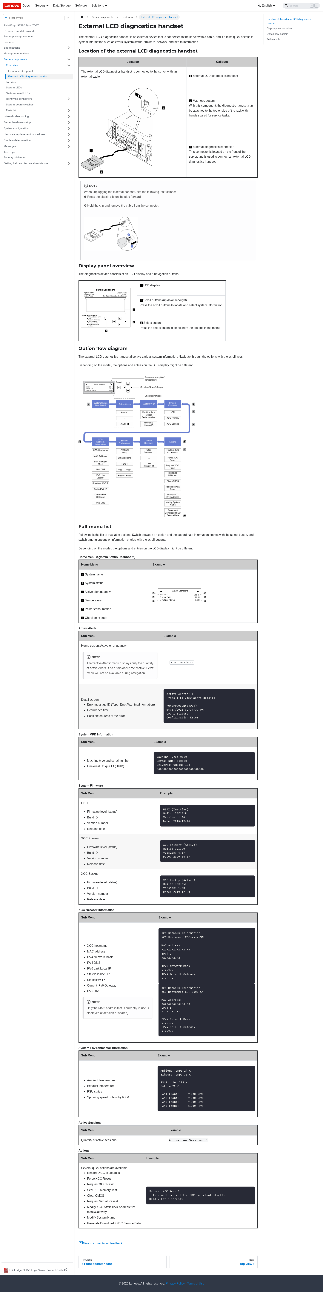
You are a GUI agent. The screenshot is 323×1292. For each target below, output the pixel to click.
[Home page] (82, 17)
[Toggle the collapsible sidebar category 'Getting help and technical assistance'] (69, 163)
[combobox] (9, 18)
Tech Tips (9, 151)
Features (9, 42)
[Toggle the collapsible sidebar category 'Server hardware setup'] (69, 122)
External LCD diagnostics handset (28, 76)
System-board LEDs (18, 93)
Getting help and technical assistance (26, 163)
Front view (12, 65)
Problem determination (17, 140)
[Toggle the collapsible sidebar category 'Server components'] (69, 59)
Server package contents (18, 36)
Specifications (12, 47)
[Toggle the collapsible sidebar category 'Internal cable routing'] (69, 116)
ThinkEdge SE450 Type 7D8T (21, 25)
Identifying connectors (19, 98)
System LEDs (14, 87)
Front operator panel (20, 71)
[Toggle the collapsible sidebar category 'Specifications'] (69, 48)
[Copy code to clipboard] (250, 694)
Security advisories (15, 157)
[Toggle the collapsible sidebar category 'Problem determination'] (69, 140)
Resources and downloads (19, 31)
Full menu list (274, 39)
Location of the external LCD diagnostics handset (289, 21)
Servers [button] (40, 5)
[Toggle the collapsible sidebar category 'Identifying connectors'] (69, 99)
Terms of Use (195, 1283)
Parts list (11, 110)
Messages (10, 146)
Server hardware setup (17, 122)
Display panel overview (279, 28)
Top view (11, 82)
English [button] (267, 5)
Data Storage (62, 5)
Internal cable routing (16, 116)
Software (81, 5)
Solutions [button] (97, 5)
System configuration (16, 128)
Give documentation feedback (102, 1243)
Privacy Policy (175, 1283)
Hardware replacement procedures (24, 134)
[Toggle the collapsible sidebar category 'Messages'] (69, 146)
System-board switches (19, 104)
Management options (16, 53)
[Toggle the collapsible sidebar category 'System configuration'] (69, 128)
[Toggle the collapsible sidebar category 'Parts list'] (69, 110)
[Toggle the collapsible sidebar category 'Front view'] (69, 65)
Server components (15, 59)
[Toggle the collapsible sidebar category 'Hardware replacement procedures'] (69, 134)
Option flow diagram (277, 34)
